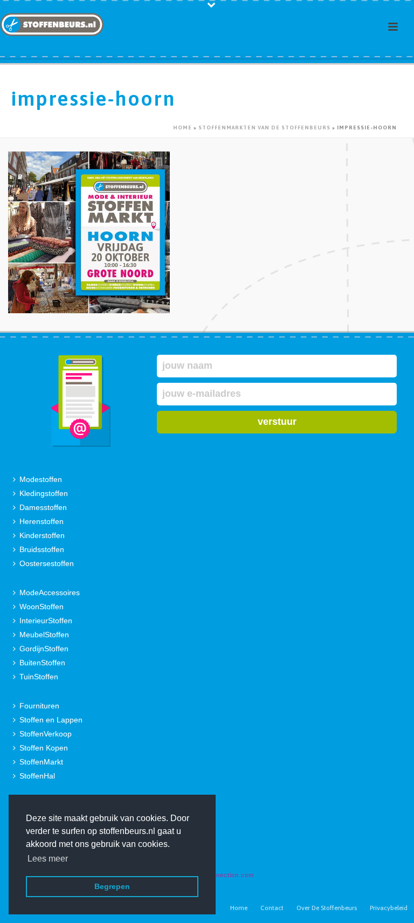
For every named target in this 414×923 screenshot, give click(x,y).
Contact (272, 908)
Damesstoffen (43, 507)
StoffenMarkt (41, 761)
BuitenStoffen (42, 662)
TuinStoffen (38, 676)
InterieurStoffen (45, 620)
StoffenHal (37, 776)
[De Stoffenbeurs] (52, 24)
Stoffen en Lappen (50, 719)
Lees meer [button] (47, 858)
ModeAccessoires (49, 592)
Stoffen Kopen (43, 747)
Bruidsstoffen (41, 549)
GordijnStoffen (43, 648)
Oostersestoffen (46, 563)
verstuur (277, 421)
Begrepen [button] (112, 886)
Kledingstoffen (43, 493)
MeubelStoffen (44, 634)
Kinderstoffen (42, 535)
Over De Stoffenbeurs (326, 908)
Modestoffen (40, 479)
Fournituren (39, 705)
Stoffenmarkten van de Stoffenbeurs (264, 127)
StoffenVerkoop (45, 733)
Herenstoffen (41, 521)
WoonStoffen (41, 606)
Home (182, 127)
